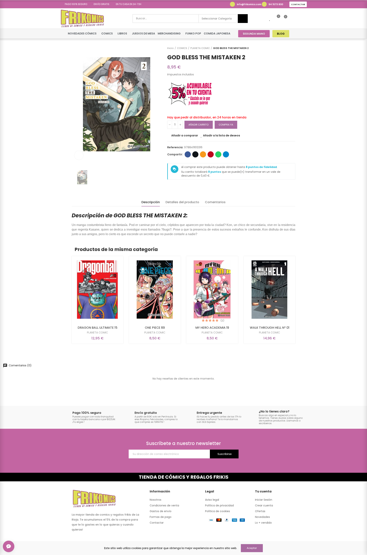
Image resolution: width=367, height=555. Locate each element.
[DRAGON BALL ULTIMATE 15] (97, 289)
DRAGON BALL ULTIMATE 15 (97, 327)
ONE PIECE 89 (155, 327)
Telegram (226, 154)
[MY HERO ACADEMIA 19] (212, 289)
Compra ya (226, 124)
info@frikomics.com (249, 4)
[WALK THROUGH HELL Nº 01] (269, 289)
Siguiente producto (292, 48)
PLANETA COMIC (97, 332)
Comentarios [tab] (215, 202)
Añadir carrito (198, 124)
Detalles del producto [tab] (182, 202)
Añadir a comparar (184, 135)
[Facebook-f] (297, 33)
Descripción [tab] (150, 202)
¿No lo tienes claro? (274, 411)
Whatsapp (218, 154)
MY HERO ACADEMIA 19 (212, 327)
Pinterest (211, 154)
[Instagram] (304, 33)
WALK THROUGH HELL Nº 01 (269, 327)
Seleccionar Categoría (217, 18)
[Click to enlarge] (79, 155)
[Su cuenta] (292, 18)
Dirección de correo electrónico (203, 154)
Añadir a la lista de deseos (221, 135)
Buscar (243, 18)
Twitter (195, 154)
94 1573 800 (276, 4)
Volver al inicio (288, 48)
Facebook (188, 154)
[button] (74, 4)
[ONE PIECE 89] (155, 289)
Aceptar (252, 548)
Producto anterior (283, 48)
